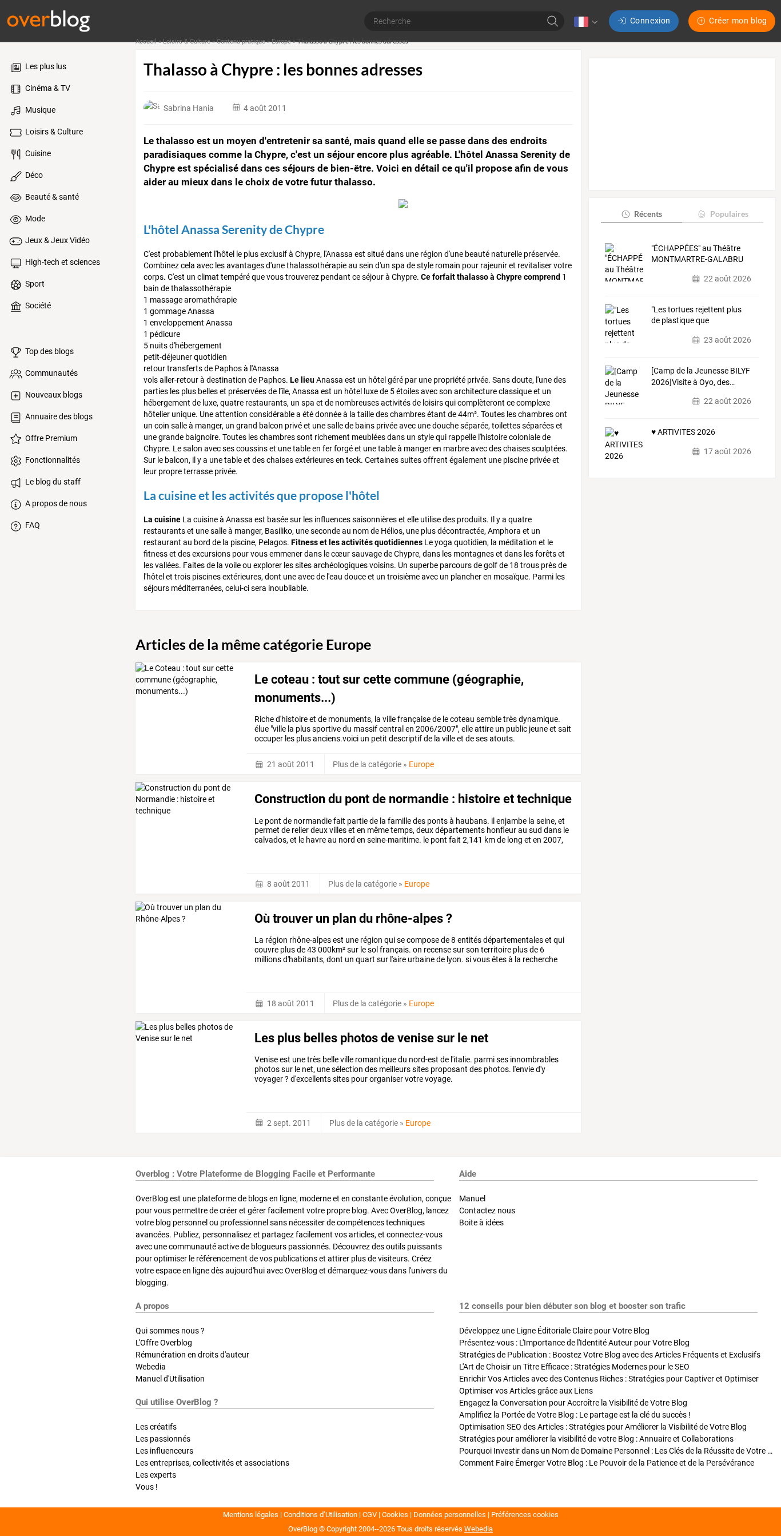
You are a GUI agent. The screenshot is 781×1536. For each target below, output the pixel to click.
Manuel (472, 1198)
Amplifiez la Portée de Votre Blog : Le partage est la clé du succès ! (575, 1414)
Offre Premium (50, 438)
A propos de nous (55, 503)
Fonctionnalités (51, 460)
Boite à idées (481, 1222)
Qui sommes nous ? (170, 1330)
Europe (281, 41)
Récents (648, 214)
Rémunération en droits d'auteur (192, 1354)
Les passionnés (163, 1438)
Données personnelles (449, 1514)
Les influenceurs (164, 1450)
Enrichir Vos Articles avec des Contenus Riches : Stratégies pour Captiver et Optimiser (609, 1378)
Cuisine (37, 153)
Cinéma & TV (46, 88)
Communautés (50, 373)
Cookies (395, 1514)
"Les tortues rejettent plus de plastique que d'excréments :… (696, 316)
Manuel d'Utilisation (170, 1378)
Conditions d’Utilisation (320, 1514)
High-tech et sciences (61, 262)
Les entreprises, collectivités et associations (212, 1462)
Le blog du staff (52, 481)
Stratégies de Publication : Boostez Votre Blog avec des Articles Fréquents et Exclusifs (609, 1354)
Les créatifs (156, 1426)
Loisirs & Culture (53, 131)
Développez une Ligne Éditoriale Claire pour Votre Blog (554, 1330)
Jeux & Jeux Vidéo (56, 240)
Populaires (729, 214)
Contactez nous (487, 1210)
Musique (39, 109)
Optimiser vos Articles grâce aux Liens (526, 1390)
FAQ (31, 525)
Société (37, 305)
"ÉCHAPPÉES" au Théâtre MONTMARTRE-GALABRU (697, 254)
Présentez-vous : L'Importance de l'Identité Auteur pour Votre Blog (574, 1342)
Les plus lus (44, 66)
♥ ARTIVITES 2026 (683, 432)
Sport (34, 283)
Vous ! (147, 1486)
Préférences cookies (525, 1514)
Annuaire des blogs (58, 416)
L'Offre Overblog (164, 1342)
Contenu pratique (241, 41)
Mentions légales (250, 1514)
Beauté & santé (51, 196)
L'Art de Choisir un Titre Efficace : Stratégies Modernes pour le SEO (574, 1366)
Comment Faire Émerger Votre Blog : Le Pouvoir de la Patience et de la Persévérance (606, 1462)
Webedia (151, 1366)
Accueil (146, 41)
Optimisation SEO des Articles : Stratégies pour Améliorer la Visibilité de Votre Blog (603, 1426)
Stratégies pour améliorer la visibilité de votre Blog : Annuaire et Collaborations (596, 1438)
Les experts (156, 1474)
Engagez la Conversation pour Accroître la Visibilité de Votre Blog (573, 1402)
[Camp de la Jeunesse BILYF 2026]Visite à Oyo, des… (700, 376)
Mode (34, 218)
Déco (33, 175)
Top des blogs (48, 351)
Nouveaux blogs (52, 394)
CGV (369, 1514)
